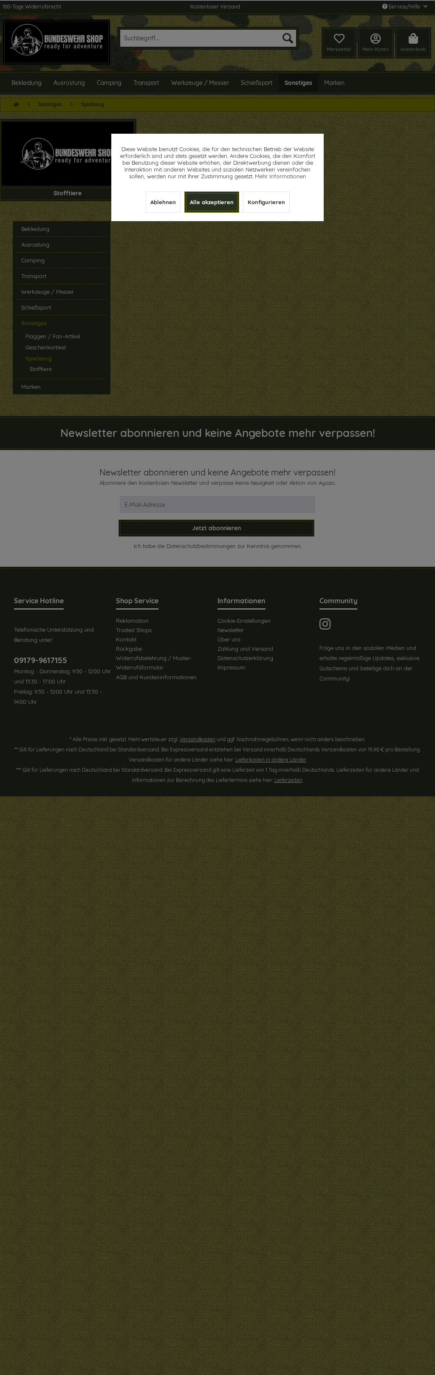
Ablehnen (163, 202)
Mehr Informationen (280, 176)
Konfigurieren (266, 202)
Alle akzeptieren (212, 202)
